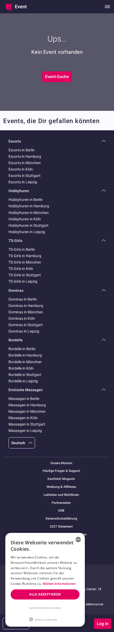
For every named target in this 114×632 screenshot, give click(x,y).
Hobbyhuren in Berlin (25, 199)
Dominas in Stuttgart (25, 325)
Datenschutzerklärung (61, 518)
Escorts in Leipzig (22, 182)
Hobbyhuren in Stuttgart (28, 225)
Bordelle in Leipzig (23, 381)
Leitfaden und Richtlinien (61, 495)
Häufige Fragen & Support (61, 471)
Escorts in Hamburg (24, 156)
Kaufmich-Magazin (61, 479)
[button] (45, 619)
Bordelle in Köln (21, 368)
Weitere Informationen (59, 584)
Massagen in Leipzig (25, 430)
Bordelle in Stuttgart (24, 374)
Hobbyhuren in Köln (24, 219)
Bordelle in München (25, 362)
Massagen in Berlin (24, 398)
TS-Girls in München (24, 262)
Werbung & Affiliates (61, 487)
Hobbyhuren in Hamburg (28, 206)
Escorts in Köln (20, 169)
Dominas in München (25, 312)
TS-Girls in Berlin (21, 249)
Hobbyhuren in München (28, 212)
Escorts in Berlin (21, 150)
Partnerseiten (61, 503)
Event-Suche (57, 76)
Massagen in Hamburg (27, 405)
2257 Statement (61, 526)
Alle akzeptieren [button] (45, 594)
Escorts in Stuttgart (24, 175)
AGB (61, 510)
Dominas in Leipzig (23, 331)
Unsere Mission (61, 463)
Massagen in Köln (23, 418)
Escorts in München (24, 163)
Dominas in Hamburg (25, 305)
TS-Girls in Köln (20, 268)
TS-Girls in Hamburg (24, 256)
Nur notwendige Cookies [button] (45, 607)
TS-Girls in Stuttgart (24, 275)
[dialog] (45, 580)
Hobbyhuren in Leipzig (26, 232)
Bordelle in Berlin (22, 349)
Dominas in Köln (21, 318)
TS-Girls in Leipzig (22, 281)
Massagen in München (27, 411)
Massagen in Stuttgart (26, 424)
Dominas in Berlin (22, 299)
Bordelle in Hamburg (25, 355)
